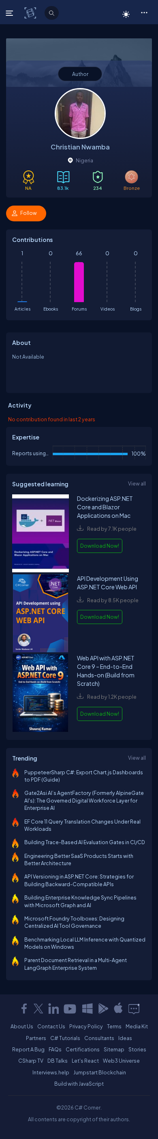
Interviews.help (50, 1072)
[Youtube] (70, 1008)
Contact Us (51, 1026)
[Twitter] (38, 1008)
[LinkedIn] (53, 1008)
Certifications (83, 1049)
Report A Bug (28, 1049)
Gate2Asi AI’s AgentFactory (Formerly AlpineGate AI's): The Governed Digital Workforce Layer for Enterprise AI (84, 800)
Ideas (125, 1038)
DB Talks (57, 1060)
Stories (137, 1049)
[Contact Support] (133, 1008)
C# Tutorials (65, 1038)
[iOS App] (118, 1008)
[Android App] (103, 1008)
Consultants (99, 1038)
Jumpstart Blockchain (99, 1072)
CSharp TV (30, 1060)
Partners (36, 1038)
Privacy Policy (86, 1026)
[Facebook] (24, 1008)
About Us (22, 1026)
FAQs (55, 1049)
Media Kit (137, 1026)
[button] (144, 12)
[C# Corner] (31, 12)
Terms (114, 1026)
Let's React (85, 1060)
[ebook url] (40, 534)
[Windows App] (87, 1008)
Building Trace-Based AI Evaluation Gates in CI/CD (84, 842)
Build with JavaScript (79, 1083)
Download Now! (99, 545)
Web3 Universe (121, 1060)
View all (137, 483)
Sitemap (114, 1049)
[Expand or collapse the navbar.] (10, 13)
